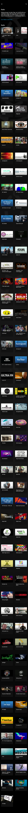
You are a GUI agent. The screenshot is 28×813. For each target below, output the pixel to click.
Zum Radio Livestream (6, 19)
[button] (2, 4)
